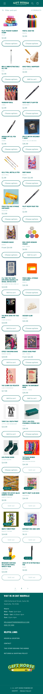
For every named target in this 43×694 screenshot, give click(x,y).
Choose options (11, 43)
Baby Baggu (26, 172)
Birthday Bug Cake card (31, 529)
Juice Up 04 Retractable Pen (31, 564)
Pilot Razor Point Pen (30, 206)
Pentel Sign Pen (28, 31)
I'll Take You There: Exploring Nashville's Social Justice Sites (10, 280)
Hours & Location (12, 638)
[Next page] (27, 588)
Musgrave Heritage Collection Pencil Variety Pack (9, 565)
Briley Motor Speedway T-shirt (31, 137)
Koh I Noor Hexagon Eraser (29, 243)
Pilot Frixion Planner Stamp (10, 32)
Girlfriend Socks (8, 457)
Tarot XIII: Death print (10, 421)
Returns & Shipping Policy (16, 653)
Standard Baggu (8, 242)
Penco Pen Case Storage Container (10, 207)
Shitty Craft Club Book (30, 493)
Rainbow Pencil (7, 103)
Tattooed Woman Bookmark (28, 458)
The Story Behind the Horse (16, 648)
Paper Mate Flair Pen (30, 103)
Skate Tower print (8, 529)
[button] (4, 3)
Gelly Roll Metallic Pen (11, 172)
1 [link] (15, 588)
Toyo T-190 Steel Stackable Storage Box (31, 422)
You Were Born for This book (10, 317)
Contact (7, 643)
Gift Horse (19, 688)
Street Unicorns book (10, 352)
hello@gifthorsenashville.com (16, 622)
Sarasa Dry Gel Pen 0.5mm (9, 137)
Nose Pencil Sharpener (30, 67)
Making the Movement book (30, 386)
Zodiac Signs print (29, 352)
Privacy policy (25, 691)
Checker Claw (27, 316)
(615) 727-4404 (9, 625)
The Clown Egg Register (10, 386)
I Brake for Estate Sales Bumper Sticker (11, 494)
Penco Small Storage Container (30, 279)
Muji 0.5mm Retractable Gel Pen (11, 67)
